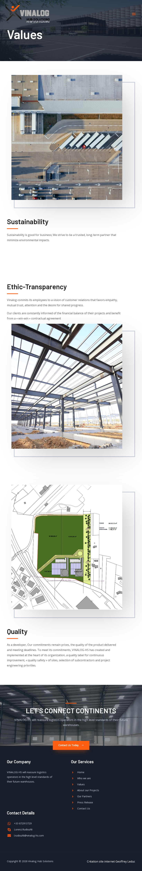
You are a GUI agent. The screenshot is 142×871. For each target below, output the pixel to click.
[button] (71, 745)
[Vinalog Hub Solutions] (27, 14)
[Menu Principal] (134, 14)
